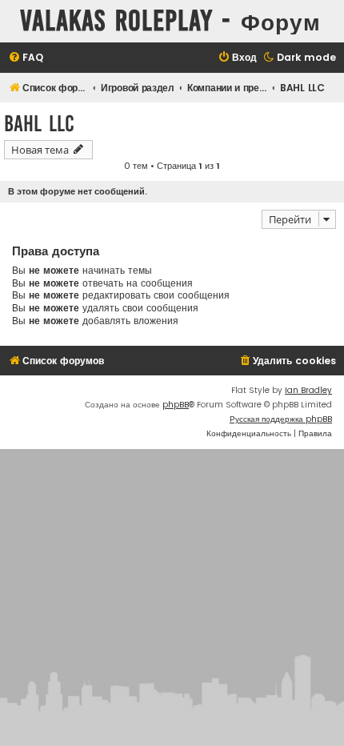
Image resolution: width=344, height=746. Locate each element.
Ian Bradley (308, 390)
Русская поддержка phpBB (281, 419)
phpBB (175, 405)
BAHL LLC (39, 123)
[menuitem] (25, 58)
